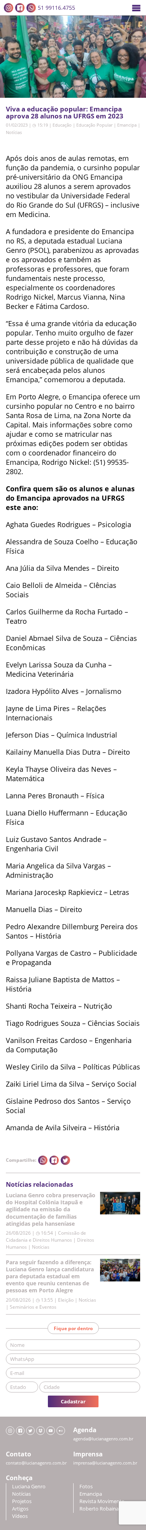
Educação (62, 125)
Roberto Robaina (99, 1508)
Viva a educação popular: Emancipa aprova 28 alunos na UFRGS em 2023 (64, 112)
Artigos (20, 1508)
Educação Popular (94, 125)
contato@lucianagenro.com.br (36, 1463)
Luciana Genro (29, 1486)
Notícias (14, 132)
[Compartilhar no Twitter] (65, 1160)
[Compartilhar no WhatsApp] (42, 1160)
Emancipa (127, 125)
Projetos (22, 1501)
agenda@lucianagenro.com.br (103, 1439)
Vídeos (20, 1516)
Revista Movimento (102, 1501)
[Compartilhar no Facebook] (54, 1160)
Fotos (86, 1486)
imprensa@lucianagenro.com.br (105, 1463)
